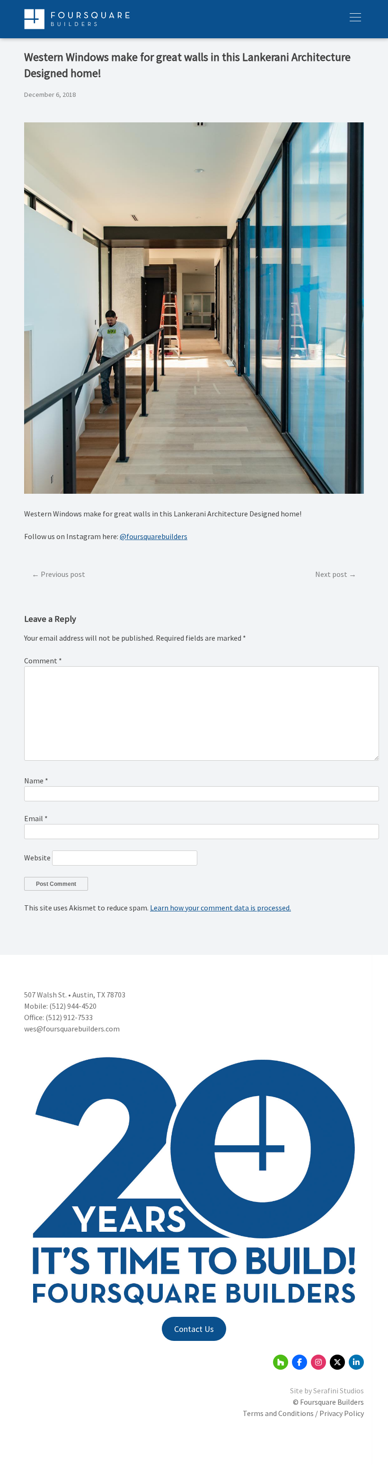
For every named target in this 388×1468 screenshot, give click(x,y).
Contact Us (194, 1328)
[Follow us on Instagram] (318, 1362)
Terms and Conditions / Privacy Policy (303, 1413)
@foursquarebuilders (153, 536)
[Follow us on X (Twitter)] (337, 1362)
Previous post (63, 574)
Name (36, 780)
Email (36, 818)
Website (37, 857)
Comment (43, 660)
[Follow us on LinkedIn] (356, 1362)
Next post (331, 574)
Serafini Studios (338, 1390)
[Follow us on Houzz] (280, 1362)
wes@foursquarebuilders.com (72, 1028)
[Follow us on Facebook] (299, 1362)
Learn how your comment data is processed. (220, 907)
